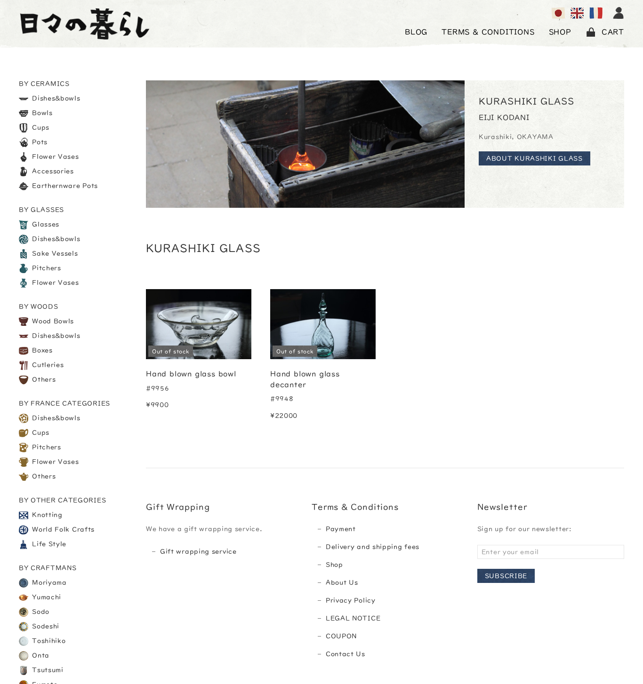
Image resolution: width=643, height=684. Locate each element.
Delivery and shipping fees (372, 546)
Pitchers (45, 268)
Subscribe (506, 576)
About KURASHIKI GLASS (534, 158)
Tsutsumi (47, 670)
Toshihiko (48, 640)
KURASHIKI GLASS (526, 101)
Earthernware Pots (64, 185)
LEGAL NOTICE (353, 618)
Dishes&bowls (55, 98)
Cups (40, 127)
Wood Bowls (52, 321)
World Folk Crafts (62, 529)
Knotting (46, 514)
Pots (39, 142)
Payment (341, 529)
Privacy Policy (351, 600)
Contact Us (345, 654)
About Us (342, 582)
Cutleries (47, 365)
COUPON (341, 636)
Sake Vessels (54, 253)
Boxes (41, 350)
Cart (613, 32)
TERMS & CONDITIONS (488, 32)
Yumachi (46, 597)
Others (43, 379)
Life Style (48, 544)
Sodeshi (45, 626)
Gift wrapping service (198, 551)
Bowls (41, 113)
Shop (334, 564)
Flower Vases (54, 156)
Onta (40, 655)
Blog (416, 32)
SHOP (560, 32)
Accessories (52, 171)
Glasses (45, 224)
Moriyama (48, 582)
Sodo (40, 611)
